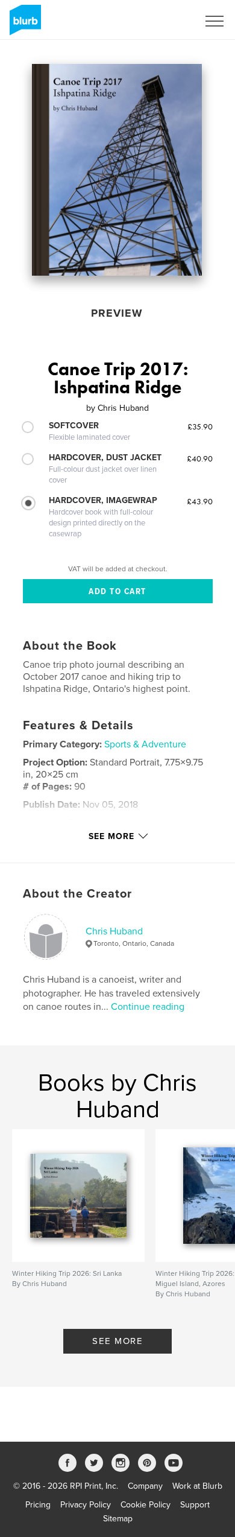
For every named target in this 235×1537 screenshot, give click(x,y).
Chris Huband (114, 931)
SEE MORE (117, 1341)
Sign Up (167, 21)
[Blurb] (23, 24)
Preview (117, 313)
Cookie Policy (146, 1505)
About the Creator (77, 894)
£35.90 (200, 426)
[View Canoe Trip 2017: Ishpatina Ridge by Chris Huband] (117, 170)
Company (145, 1486)
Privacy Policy (85, 1505)
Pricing (38, 1505)
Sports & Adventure (145, 744)
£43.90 (200, 501)
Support (195, 1505)
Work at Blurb (197, 1486)
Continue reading (147, 1007)
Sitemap (118, 1518)
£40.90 (200, 458)
